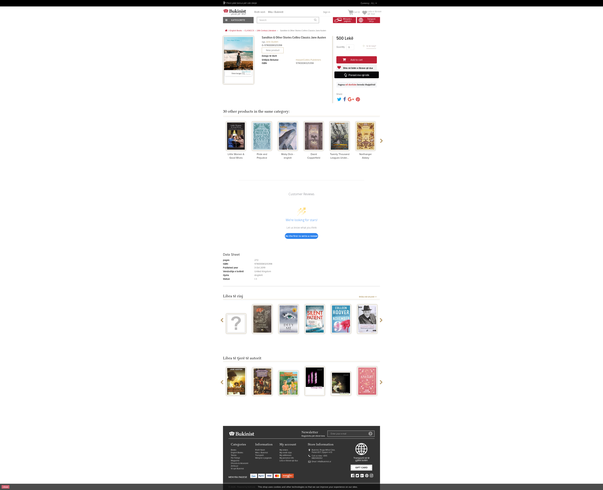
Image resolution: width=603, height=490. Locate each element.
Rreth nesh (259, 12)
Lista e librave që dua (289, 461)
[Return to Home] (226, 31)
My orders (284, 450)
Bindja (367, 398)
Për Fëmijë (235, 458)
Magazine (235, 461)
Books (233, 450)
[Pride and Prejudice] (262, 136)
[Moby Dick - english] (288, 136)
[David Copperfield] (313, 136)
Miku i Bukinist (261, 453)
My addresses (285, 455)
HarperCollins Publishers (308, 60)
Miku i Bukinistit (275, 12)
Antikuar (234, 466)
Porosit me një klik (358, 75)
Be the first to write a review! (302, 235)
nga (263, 42)
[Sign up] (370, 434)
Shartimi (341, 336)
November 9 (315, 336)
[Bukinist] (235, 12)
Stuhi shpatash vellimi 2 (236, 337)
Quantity (340, 47)
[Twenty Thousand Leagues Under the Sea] (339, 136)
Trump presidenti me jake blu (367, 339)
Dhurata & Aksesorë (239, 463)
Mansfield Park (315, 398)
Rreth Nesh (260, 450)
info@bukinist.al (324, 462)
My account (288, 444)
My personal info (287, 458)
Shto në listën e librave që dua (357, 68)
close (5, 487)
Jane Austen (272, 42)
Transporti (259, 455)
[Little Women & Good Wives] (236, 136)
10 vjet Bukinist (237, 469)
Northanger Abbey (288, 399)
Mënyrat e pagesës (263, 458)
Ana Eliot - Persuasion (341, 399)
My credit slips (286, 453)
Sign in (326, 12)
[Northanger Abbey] (365, 136)
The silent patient (288, 337)
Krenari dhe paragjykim (236, 399)
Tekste (233, 455)
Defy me (262, 336)
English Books (237, 453)
